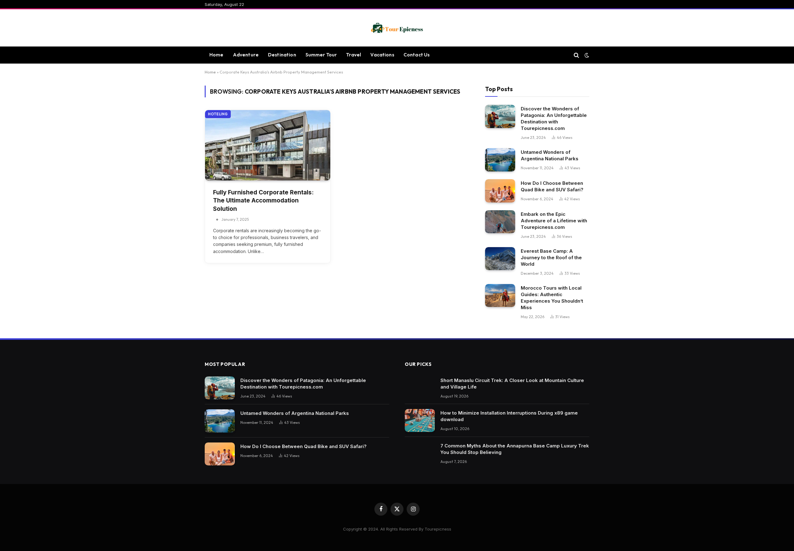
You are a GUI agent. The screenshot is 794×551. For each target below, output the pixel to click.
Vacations (382, 55)
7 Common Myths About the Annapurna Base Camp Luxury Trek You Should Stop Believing (514, 449)
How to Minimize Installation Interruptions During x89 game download (509, 416)
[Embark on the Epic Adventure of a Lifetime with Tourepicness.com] (500, 221)
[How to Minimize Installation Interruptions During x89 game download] (420, 420)
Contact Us (417, 55)
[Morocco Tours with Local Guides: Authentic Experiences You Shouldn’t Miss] (500, 295)
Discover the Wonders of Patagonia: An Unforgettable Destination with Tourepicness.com (554, 118)
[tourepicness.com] (397, 28)
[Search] (576, 55)
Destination (282, 55)
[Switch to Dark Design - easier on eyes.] (586, 55)
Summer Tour (321, 55)
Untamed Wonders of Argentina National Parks (549, 155)
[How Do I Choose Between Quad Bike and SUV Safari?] (500, 190)
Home (216, 55)
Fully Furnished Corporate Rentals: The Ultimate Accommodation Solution (263, 200)
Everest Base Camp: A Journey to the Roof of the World (551, 257)
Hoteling (218, 114)
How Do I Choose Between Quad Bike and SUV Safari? (552, 186)
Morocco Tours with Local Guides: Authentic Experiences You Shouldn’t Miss (552, 297)
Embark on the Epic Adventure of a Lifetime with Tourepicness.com (554, 220)
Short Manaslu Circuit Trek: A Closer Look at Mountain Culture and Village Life (512, 383)
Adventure (246, 55)
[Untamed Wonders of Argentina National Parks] (500, 159)
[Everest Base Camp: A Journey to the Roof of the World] (500, 258)
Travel (353, 55)
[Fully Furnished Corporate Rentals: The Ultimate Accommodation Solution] (267, 145)
